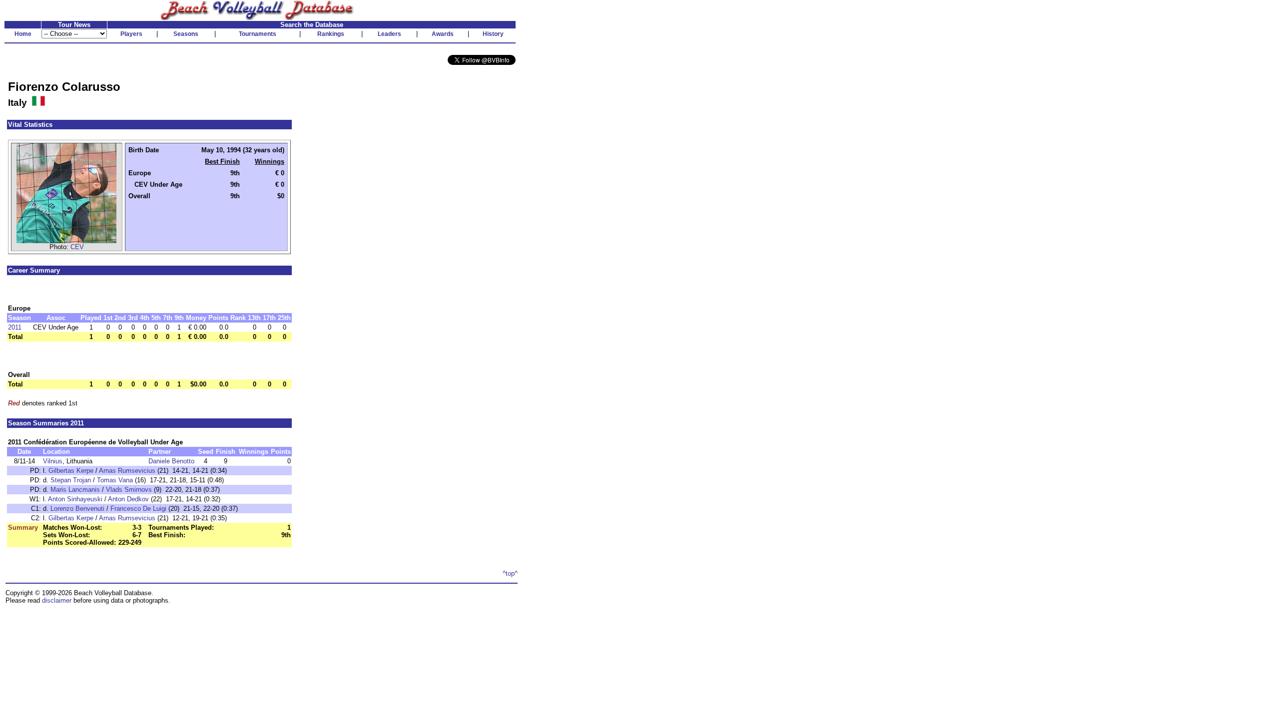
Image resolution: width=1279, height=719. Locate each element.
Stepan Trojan (70, 480)
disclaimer (56, 600)
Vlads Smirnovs (129, 489)
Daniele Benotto (171, 461)
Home (22, 33)
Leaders (389, 33)
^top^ (510, 573)
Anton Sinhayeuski (75, 499)
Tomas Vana (115, 480)
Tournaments (257, 33)
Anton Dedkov (128, 499)
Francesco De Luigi (138, 508)
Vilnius (52, 461)
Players (131, 33)
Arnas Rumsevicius (127, 470)
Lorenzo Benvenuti (77, 508)
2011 (14, 327)
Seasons (185, 33)
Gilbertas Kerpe (70, 470)
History (493, 33)
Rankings (330, 33)
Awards (443, 33)
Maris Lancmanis (75, 489)
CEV (77, 247)
